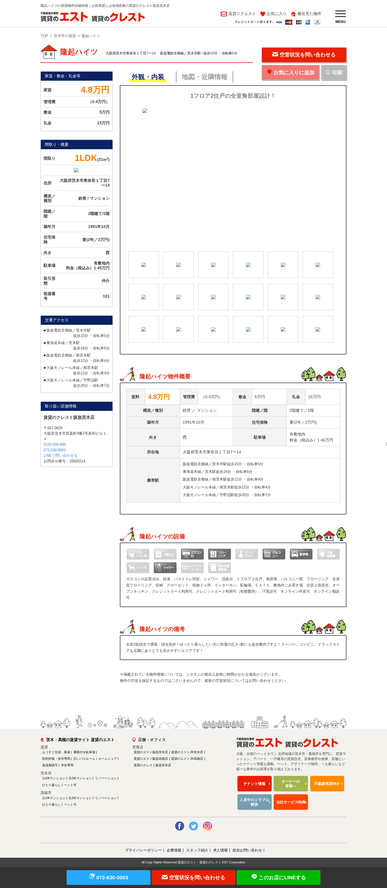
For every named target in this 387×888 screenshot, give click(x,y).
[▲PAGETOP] (372, 852)
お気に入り (277, 13)
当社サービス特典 (291, 802)
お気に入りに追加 (294, 72)
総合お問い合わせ (247, 850)
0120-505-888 (55, 444)
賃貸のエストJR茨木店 (187, 752)
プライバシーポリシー (143, 850)
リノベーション (106, 778)
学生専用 (67, 765)
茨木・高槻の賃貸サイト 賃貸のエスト (80, 739)
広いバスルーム (84, 758)
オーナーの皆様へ (291, 783)
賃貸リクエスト (241, 13)
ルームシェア (107, 758)
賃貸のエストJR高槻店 (187, 758)
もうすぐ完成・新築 (56, 752)
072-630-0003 (55, 450)
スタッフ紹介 (197, 850)
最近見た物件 (309, 13)
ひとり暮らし (51, 785)
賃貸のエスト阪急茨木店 (151, 752)
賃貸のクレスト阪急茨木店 (152, 765)
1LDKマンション (53, 778)
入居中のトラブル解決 (254, 802)
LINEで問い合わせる (61, 455)
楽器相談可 (50, 765)
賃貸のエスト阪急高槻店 (151, 758)
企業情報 (174, 850)
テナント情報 (254, 784)
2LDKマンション (80, 778)
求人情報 (220, 850)
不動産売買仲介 (327, 784)
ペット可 (70, 785)
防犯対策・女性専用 (56, 758)
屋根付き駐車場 (84, 752)
